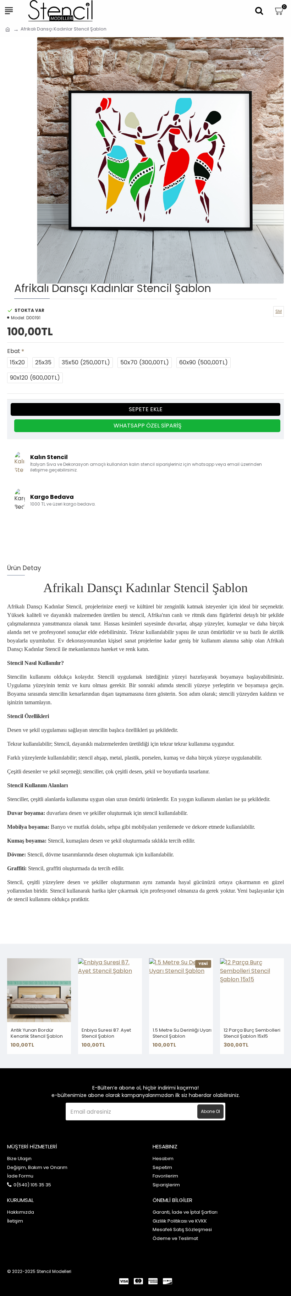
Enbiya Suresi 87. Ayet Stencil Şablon (106, 1033)
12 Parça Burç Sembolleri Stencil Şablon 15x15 (252, 1033)
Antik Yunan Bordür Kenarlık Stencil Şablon (37, 1033)
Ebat (13, 351)
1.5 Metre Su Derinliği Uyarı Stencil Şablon (182, 1033)
